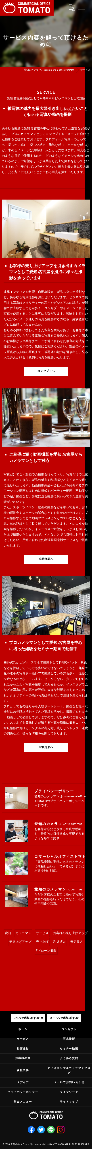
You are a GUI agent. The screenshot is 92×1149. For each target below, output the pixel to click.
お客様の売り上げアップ (70, 933)
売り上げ (42, 941)
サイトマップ (69, 1102)
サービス (42, 933)
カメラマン (23, 933)
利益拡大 (59, 941)
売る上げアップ (20, 941)
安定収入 (76, 941)
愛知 (8, 933)
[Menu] (82, 7)
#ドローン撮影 (46, 950)
